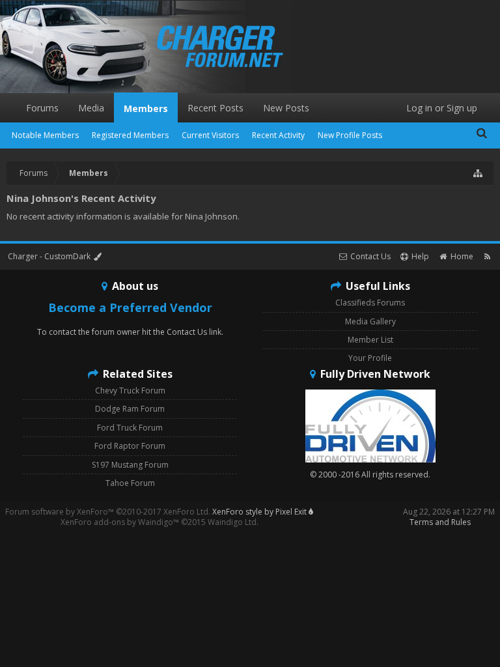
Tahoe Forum (130, 483)
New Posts (286, 108)
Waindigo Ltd (232, 522)
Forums (42, 108)
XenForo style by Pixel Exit (260, 511)
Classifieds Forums (370, 302)
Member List (370, 339)
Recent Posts (215, 108)
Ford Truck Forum (130, 427)
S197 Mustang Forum (130, 464)
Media (91, 108)
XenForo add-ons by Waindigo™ (120, 522)
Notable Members (45, 135)
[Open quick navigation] (478, 173)
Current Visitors (210, 135)
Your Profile (370, 357)
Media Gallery (370, 321)
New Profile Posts (350, 135)
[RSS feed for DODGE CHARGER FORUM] (487, 256)
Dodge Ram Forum (130, 408)
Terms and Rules (440, 522)
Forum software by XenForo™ (107, 511)
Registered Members (130, 135)
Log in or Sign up (441, 108)
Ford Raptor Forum (129, 445)
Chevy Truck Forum (130, 390)
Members (146, 108)
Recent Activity (278, 135)
